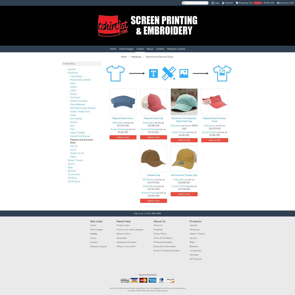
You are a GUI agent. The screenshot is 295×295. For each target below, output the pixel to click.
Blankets (72, 170)
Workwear (75, 97)
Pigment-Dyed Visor (122, 118)
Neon (72, 83)
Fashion (74, 122)
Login (217, 2)
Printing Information (162, 242)
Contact (160, 48)
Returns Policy (124, 233)
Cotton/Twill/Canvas (80, 136)
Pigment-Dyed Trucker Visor (214, 120)
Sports (73, 93)
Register (229, 2)
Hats (72, 129)
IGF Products (74, 181)
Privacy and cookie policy (176, 288)
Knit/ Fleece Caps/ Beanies (83, 108)
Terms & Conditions (163, 238)
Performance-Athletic (80, 79)
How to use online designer (130, 229)
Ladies (73, 90)
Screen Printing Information (166, 250)
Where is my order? (126, 246)
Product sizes (123, 225)
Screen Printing (118, 129)
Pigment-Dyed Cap (153, 118)
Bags (70, 167)
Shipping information (127, 242)
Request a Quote (176, 48)
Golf (72, 125)
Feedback (158, 229)
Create (140, 48)
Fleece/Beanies (77, 104)
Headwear (136, 56)
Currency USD (287, 2)
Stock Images (126, 48)
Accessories (74, 174)
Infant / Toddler (77, 132)
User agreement (155, 288)
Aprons (71, 163)
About (150, 48)
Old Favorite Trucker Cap (184, 175)
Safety (73, 86)
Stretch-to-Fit (77, 153)
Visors (73, 149)
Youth (73, 115)
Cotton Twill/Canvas (80, 111)
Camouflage (76, 76)
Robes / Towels (75, 160)
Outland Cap (153, 175)
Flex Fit (73, 146)
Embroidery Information (164, 246)
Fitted (73, 156)
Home (113, 48)
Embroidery (118, 122)
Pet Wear (72, 177)
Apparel (72, 69)
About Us (158, 225)
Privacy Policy (160, 233)
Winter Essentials (78, 101)
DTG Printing (149, 179)
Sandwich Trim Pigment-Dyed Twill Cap (184, 120)
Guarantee (122, 238)
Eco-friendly (76, 118)
